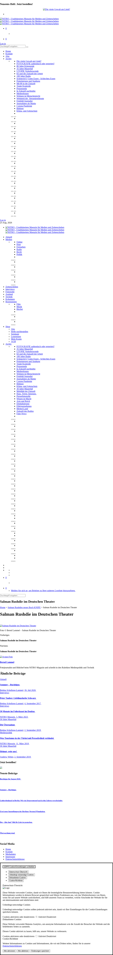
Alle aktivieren (9, 951)
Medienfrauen (23, 93)
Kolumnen (10, 299)
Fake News (21, 413)
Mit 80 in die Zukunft (26, 83)
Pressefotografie (23, 396)
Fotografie (10, 292)
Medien (9, 239)
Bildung (20, 108)
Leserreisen (16, 336)
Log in (3, 43)
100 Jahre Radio (24, 76)
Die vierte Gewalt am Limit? (29, 61)
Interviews (10, 289)
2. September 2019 (32, 730)
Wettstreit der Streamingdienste (30, 98)
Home (8, 51)
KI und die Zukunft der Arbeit (30, 73)
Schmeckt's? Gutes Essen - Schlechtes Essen (36, 78)
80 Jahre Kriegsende (25, 66)
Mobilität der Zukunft (26, 391)
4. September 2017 (32, 703)
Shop (8, 326)
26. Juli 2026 (30, 690)
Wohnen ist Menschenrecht (28, 96)
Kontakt (9, 54)
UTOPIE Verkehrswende (28, 71)
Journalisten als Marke (26, 103)
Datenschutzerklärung (15, 859)
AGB (13, 341)
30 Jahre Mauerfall (25, 389)
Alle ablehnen (23, 951)
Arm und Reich (23, 401)
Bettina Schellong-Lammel (11, 690)
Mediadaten (11, 854)
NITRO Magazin (7, 717)
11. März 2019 (22, 743)
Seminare (15, 334)
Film (19, 304)
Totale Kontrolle (24, 86)
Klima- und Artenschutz (27, 111)
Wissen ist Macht (24, 399)
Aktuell (9, 237)
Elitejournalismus (24, 406)
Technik (9, 297)
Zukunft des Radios (25, 411)
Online (19, 242)
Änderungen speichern (40, 951)
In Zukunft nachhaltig (26, 91)
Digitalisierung (23, 404)
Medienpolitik (6, 732)
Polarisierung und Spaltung (28, 81)
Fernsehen (21, 247)
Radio (19, 249)
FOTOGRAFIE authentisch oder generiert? (35, 63)
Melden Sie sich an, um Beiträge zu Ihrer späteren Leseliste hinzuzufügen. (43, 590)
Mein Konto (16, 339)
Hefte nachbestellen (19, 331)
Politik (19, 254)
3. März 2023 (22, 717)
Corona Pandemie (24, 106)
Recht (19, 252)
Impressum (10, 856)
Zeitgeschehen (12, 287)
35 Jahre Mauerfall (25, 68)
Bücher (20, 309)
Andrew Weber (6, 757)
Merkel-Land (22, 408)
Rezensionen (11, 302)
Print (19, 244)
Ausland (9, 294)
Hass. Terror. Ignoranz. (27, 394)
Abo (7, 56)
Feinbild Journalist (25, 101)
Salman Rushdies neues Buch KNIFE (24, 607)
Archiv (9, 59)
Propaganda (22, 88)
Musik (19, 306)
